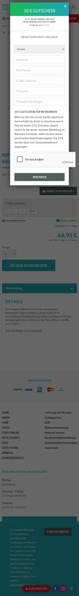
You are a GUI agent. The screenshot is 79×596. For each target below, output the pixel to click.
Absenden (39, 177)
